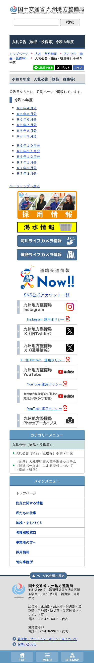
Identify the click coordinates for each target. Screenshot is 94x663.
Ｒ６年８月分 (27, 130)
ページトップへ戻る (25, 185)
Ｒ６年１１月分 (28, 150)
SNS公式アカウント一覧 (47, 294)
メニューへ (47, 656)
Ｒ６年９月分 (27, 136)
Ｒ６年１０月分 (28, 145)
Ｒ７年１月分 (27, 162)
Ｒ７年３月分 (27, 173)
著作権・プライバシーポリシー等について (47, 639)
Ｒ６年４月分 (27, 107)
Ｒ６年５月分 (27, 113)
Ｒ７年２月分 (27, 167)
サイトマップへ (72, 656)
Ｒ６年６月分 (27, 119)
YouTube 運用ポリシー (44, 384)
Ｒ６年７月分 (27, 124)
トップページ (22, 656)
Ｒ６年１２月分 (28, 156)
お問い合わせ (27, 644)
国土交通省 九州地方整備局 (47, 10)
